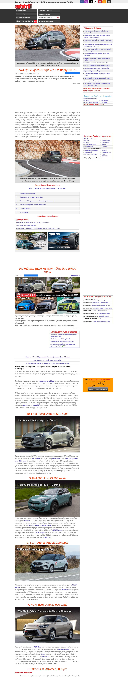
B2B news (104, 146)
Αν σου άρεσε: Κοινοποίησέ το (47, 185)
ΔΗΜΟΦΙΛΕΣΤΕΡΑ (104, 88)
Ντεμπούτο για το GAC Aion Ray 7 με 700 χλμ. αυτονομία (33, 222)
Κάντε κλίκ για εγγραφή (98, 389)
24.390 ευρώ (47, 537)
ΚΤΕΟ (103, 154)
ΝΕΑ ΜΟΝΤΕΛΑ (88, 91)
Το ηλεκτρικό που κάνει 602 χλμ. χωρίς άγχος (97, 78)
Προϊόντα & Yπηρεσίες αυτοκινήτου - (39, 2)
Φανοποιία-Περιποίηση (90, 154)
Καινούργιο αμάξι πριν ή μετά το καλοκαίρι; (96, 81)
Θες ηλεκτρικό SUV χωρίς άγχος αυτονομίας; (62, 341)
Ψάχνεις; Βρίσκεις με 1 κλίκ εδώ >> (94, 158)
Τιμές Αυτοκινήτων (21, 10)
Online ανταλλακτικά (97, 319)
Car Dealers (104, 102)
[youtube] (100, 1)
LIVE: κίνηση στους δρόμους (46, 21)
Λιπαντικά (104, 150)
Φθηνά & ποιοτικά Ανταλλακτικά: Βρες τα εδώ (97, 65)
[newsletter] (109, 1)
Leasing (104, 144)
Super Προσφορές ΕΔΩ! (97, 313)
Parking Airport (106, 140)
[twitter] (95, 1)
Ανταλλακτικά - (58, 2)
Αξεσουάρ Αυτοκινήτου (95, 300)
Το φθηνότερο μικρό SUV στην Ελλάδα (60, 339)
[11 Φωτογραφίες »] (47, 295)
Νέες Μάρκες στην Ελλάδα (23, 17)
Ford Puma (36, 458)
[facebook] (82, 1)
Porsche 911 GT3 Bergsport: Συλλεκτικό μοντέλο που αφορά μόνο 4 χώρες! (38, 228)
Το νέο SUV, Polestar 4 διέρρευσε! (26, 225)
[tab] (90, 88)
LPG (103, 156)
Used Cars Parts (106, 152)
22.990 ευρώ (45, 656)
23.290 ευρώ (66, 590)
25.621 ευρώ (56, 458)
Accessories (105, 142)
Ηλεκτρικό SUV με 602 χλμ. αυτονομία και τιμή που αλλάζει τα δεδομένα (47, 357)
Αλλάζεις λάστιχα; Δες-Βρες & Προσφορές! (96, 68)
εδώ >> (94, 104)
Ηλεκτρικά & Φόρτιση (44, 14)
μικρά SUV (36, 405)
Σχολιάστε (76, 275)
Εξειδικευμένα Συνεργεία (91, 150)
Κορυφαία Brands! (96, 316)
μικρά (25, 405)
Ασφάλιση (104, 139)
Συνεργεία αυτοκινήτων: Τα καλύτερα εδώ (96, 63)
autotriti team (76, 83)
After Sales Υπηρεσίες (90, 139)
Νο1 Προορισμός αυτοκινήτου (97, 321)
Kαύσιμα (86, 140)
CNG (106, 156)
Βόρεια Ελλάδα (88, 146)
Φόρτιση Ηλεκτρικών (90, 144)
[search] (58, 17)
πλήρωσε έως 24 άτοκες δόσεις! (98, 308)
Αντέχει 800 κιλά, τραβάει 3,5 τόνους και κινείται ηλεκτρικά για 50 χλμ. (47, 363)
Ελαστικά (86, 100)
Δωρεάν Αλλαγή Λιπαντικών (96, 311)
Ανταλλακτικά (104, 100)
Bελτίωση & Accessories (91, 102)
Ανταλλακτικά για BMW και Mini (97, 305)
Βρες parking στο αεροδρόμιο (92, 71)
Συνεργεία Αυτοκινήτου (90, 98)
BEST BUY (97, 91)
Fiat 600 (27, 520)
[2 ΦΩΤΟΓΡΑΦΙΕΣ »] (47, 43)
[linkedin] (91, 1)
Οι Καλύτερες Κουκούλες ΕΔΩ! (96, 302)
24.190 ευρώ (39, 532)
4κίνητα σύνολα (64, 649)
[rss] (104, 1)
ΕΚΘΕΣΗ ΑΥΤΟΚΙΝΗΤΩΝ (45, 10)
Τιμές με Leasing (20, 14)
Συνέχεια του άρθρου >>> (23, 672)
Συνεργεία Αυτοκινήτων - (17, 2)
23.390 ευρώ (57, 530)
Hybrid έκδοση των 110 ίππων (39, 525)
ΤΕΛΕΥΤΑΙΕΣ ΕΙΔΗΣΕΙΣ (90, 88)
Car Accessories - (70, 2)
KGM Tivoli (38, 647)
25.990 (43, 654)
